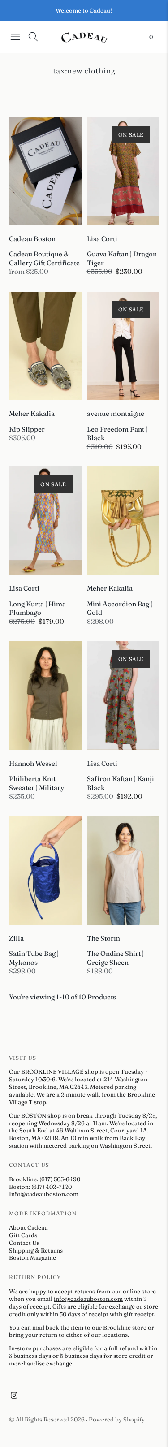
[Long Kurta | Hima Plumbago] (45, 520)
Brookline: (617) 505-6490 (44, 1179)
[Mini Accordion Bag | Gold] (123, 520)
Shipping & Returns (36, 1250)
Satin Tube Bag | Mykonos (34, 958)
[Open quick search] (33, 37)
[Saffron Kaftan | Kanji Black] (123, 695)
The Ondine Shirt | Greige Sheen (115, 958)
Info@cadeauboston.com (43, 1193)
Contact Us (24, 1242)
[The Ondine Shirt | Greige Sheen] (123, 870)
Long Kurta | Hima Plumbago (37, 608)
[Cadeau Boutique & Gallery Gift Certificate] (45, 171)
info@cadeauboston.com (88, 1298)
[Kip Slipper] (45, 346)
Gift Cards (23, 1235)
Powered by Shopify (117, 1419)
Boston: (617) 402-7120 (40, 1186)
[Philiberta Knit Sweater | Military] (45, 695)
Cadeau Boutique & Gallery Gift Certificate (44, 258)
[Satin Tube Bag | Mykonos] (45, 870)
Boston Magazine (32, 1257)
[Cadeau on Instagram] (14, 1396)
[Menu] (15, 37)
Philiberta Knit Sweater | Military (36, 783)
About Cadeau (28, 1227)
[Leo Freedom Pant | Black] (123, 346)
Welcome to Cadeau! (84, 10)
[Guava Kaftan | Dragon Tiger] (123, 171)
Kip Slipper (27, 429)
